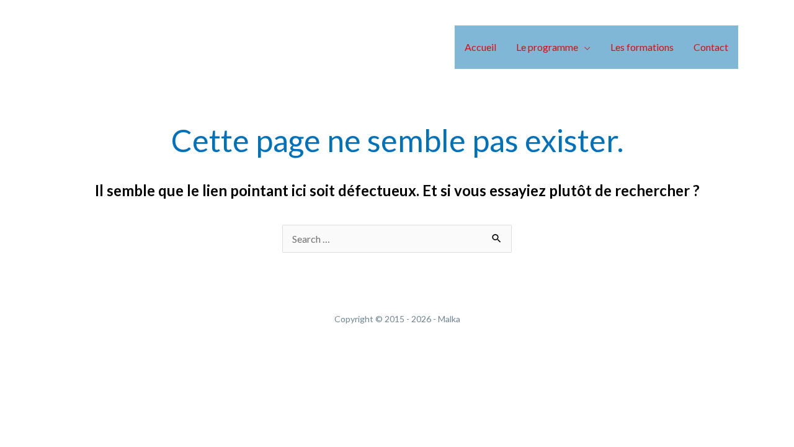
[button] (584, 47)
